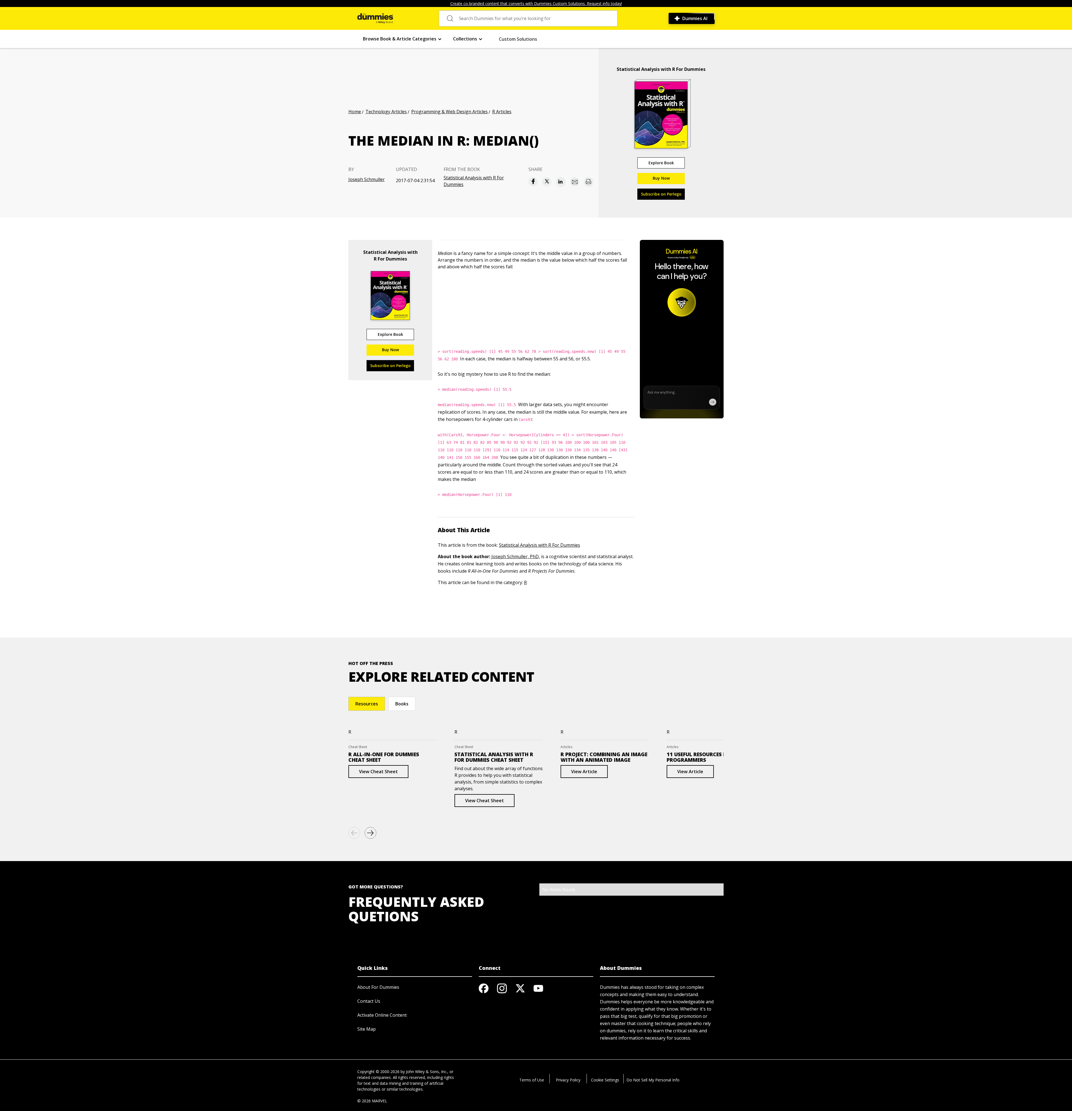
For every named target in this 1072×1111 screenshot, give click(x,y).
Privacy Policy (568, 1080)
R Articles (501, 111)
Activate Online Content (382, 1015)
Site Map (366, 1029)
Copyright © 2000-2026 (378, 1071)
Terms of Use (531, 1080)
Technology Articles (386, 111)
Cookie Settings (605, 1080)
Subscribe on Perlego (661, 194)
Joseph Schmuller (366, 179)
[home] (375, 18)
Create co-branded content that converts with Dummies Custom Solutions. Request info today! (536, 3)
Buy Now (661, 178)
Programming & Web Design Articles (449, 111)
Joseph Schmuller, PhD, (515, 556)
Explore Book (661, 162)
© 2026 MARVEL (372, 1100)
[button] (402, 39)
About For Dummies (378, 987)
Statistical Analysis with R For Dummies (474, 181)
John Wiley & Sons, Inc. (426, 1071)
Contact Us (368, 1001)
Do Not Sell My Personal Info (652, 1080)
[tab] (366, 704)
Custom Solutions (518, 39)
